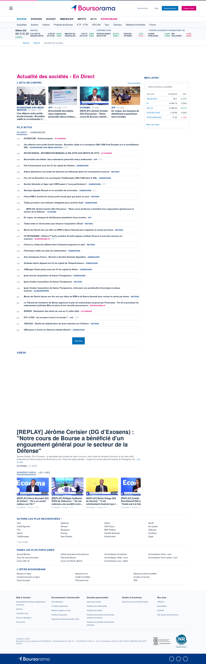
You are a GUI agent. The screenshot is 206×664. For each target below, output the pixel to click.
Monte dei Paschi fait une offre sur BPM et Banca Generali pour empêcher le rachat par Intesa (68, 229)
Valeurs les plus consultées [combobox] (160, 86)
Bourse (22, 19)
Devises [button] (118, 24)
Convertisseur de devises (115, 554)
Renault (64, 526)
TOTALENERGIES (154, 117)
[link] (19, 609)
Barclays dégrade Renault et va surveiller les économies (50, 190)
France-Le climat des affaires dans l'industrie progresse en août (54, 244)
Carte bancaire (23, 580)
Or (148, 103)
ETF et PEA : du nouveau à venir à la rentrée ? (46, 317)
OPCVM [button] (96, 24)
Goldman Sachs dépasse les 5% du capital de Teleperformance (54, 263)
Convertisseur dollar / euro (116, 557)
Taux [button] (107, 24)
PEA (135, 580)
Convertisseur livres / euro (160, 554)
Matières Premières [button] (135, 24)
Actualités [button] (22, 24)
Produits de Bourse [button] (63, 24)
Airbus (107, 523)
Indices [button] (46, 24)
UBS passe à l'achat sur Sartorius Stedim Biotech (47, 329)
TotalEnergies (23, 536)
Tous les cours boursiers (28, 557)
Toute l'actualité (134, 83)
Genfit (151, 523)
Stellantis (65, 523)
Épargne (36, 19)
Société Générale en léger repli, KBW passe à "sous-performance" (55, 184)
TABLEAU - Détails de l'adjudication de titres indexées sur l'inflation (56, 323)
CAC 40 (150, 108)
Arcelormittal (109, 536)
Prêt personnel (81, 580)
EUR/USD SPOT (153, 112)
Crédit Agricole (23, 526)
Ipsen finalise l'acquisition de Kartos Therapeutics (48, 281)
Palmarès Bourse (68, 557)
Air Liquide (153, 526)
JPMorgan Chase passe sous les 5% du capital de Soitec (51, 269)
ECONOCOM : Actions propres (38, 138)
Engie (150, 536)
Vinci (19, 523)
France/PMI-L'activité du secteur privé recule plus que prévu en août (56, 196)
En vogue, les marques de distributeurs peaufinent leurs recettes (55, 217)
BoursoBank (109, 19)
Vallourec (152, 529)
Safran (20, 533)
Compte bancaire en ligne (28, 576)
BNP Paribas (110, 529)
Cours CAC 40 (23, 560)
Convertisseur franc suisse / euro (163, 557)
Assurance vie (81, 573)
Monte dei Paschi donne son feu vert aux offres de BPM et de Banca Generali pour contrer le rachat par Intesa (76, 296)
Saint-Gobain (66, 536)
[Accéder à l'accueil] (18, 42)
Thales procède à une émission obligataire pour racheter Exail (53, 202)
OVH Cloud (109, 526)
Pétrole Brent (152, 98)
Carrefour (152, 533)
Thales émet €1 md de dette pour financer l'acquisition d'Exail (53, 223)
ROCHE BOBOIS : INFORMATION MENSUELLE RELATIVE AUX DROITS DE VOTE (61, 153)
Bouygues (65, 529)
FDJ (18, 529)
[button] (11, 8)
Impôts (82, 19)
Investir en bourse (142, 576)
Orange (64, 533)
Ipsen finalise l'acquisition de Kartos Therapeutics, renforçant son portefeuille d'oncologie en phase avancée (72, 289)
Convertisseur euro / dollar (116, 560)
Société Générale (112, 533)
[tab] (22, 133)
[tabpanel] (78, 236)
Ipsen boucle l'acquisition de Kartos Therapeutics (48, 275)
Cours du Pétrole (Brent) (71, 560)
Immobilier (66, 19)
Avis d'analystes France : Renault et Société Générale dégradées (55, 256)
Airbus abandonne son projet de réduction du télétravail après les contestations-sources (66, 171)
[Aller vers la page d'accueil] (101, 8)
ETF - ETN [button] (82, 24)
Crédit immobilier (82, 576)
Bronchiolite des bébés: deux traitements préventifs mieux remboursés (58, 159)
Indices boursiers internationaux (75, 554)
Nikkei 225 (20, 30)
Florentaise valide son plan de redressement (45, 250)
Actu (93, 19)
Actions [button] (34, 24)
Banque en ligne (24, 573)
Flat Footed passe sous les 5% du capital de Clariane (49, 165)
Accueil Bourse (23, 554)
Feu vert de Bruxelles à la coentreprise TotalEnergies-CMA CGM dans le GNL (60, 177)
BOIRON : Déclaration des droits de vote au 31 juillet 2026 (51, 311)
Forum (152, 24)
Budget (51, 19)
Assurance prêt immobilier (145, 573)
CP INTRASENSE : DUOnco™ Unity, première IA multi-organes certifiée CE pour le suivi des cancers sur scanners (73, 237)
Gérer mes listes (152, 124)
